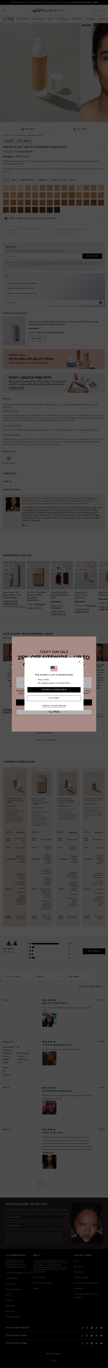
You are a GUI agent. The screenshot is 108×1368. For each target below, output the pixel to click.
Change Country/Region (54, 706)
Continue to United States (54, 689)
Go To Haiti (54, 698)
